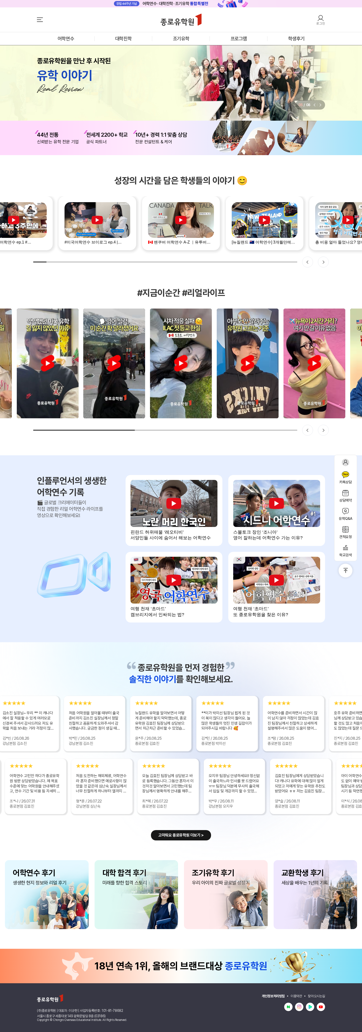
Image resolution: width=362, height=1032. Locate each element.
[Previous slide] (314, 105)
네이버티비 (310, 1007)
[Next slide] (320, 105)
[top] (345, 570)
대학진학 (123, 39)
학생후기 (296, 39)
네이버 (288, 1007)
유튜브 (321, 1007)
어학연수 (66, 39)
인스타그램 (299, 1007)
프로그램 (238, 39)
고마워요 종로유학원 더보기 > (181, 835)
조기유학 (181, 39)
